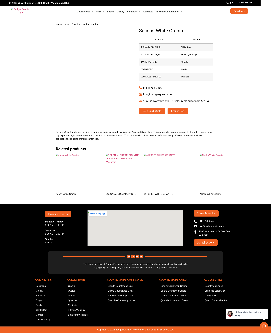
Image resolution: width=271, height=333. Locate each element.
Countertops (83, 11)
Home (59, 24)
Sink (98, 11)
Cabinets (148, 11)
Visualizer (132, 11)
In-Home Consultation (167, 11)
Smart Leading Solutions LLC (159, 329)
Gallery (120, 11)
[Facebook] (128, 256)
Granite (67, 24)
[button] (58, 214)
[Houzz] (141, 256)
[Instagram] (133, 256)
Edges (110, 11)
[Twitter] (137, 256)
